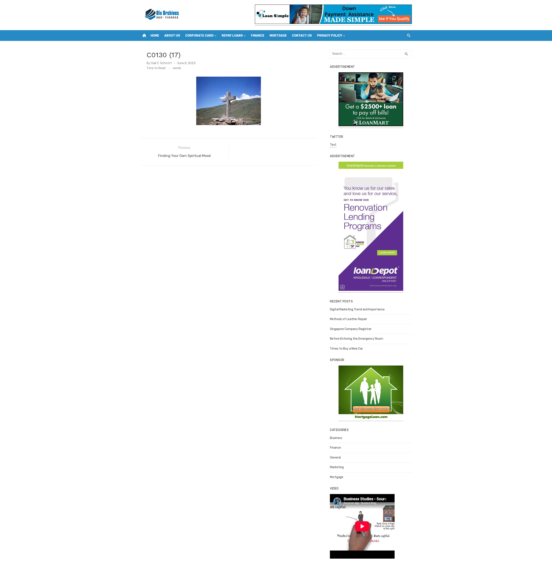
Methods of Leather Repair (348, 319)
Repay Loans (232, 35)
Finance (257, 35)
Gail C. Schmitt (161, 63)
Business (336, 438)
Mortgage (278, 35)
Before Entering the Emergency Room (356, 339)
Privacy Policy (329, 35)
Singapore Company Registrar (351, 329)
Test (333, 145)
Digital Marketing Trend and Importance (357, 309)
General (335, 457)
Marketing (337, 467)
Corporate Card (199, 35)
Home (155, 35)
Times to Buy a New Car (346, 348)
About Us (172, 35)
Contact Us (302, 35)
